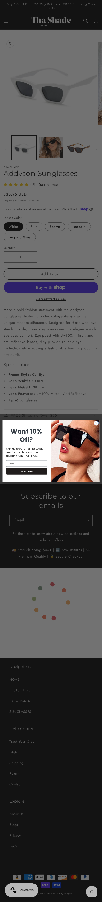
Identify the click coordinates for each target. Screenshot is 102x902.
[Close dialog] (96, 423)
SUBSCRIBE (27, 471)
